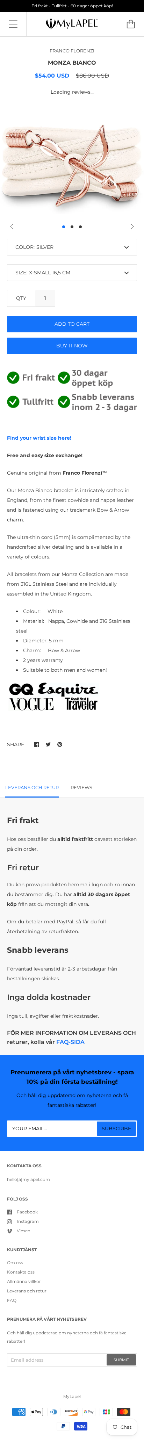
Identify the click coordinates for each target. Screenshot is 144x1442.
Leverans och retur (26, 1290)
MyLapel (72, 1396)
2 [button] (72, 226)
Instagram (28, 1221)
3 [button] (80, 226)
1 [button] (63, 226)
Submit (121, 1359)
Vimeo (23, 1230)
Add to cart (72, 324)
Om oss (15, 1262)
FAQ (11, 1300)
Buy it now (72, 346)
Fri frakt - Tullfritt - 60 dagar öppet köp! (72, 5)
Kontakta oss (21, 1272)
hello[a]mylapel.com (28, 1179)
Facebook (27, 1211)
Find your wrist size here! (39, 438)
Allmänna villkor (24, 1281)
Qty (21, 298)
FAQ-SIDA (70, 1042)
